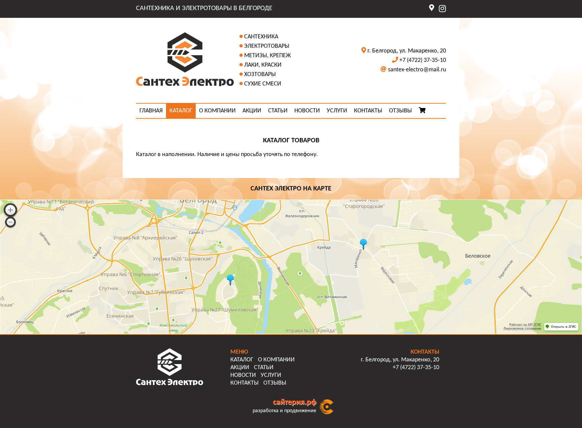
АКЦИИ (252, 111)
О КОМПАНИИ (217, 111)
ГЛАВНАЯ (151, 111)
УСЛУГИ (337, 111)
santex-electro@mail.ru (417, 70)
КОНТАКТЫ (368, 111)
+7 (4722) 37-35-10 (422, 60)
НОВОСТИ (307, 111)
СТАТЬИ (278, 111)
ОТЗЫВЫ (400, 111)
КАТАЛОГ (180, 111)
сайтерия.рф (294, 402)
